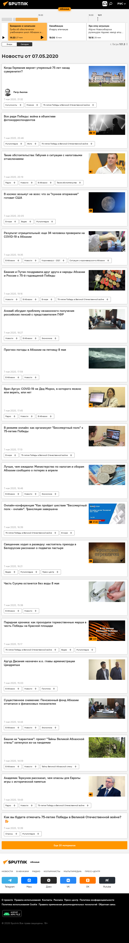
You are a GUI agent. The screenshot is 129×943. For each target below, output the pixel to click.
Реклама (58, 899)
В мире (8, 221)
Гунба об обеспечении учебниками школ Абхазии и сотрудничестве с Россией (25, 32)
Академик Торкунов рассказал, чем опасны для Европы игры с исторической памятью (42, 779)
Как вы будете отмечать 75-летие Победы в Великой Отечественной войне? (62, 817)
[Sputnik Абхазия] (16, 6)
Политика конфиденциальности (97, 899)
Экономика (47, 338)
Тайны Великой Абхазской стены (57, 766)
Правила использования (27, 899)
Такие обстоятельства (67, 182)
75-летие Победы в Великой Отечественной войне (66, 105)
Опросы (9, 833)
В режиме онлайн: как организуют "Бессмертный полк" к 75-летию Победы (43, 429)
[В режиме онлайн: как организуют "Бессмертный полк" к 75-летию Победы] (107, 436)
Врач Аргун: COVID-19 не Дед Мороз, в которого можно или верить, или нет (42, 390)
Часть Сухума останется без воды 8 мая (31, 583)
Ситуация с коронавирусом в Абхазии (87, 260)
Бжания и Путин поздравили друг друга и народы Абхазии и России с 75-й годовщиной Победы (44, 273)
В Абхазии (42, 182)
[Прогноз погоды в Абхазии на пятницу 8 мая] (107, 358)
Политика (46, 688)
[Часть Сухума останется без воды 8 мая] (107, 592)
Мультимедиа (11, 143)
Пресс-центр (48, 572)
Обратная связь (107, 904)
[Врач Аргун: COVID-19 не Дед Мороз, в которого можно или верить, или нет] (107, 397)
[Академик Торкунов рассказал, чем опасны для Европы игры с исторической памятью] (107, 786)
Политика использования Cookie (19, 904)
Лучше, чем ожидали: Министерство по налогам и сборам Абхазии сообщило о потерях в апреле (44, 468)
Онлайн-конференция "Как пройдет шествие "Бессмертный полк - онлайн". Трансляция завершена (45, 507)
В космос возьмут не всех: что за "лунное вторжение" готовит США (41, 196)
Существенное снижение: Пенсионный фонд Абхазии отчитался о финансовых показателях (41, 702)
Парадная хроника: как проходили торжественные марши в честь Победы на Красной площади (45, 624)
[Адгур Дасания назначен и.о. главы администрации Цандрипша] (107, 669)
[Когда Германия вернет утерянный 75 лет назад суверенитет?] (107, 76)
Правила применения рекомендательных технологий (68, 904)
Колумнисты (11, 105)
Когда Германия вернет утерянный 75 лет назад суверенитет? (37, 69)
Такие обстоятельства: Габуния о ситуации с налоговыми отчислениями (43, 157)
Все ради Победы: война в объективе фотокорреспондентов (30, 118)
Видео (24, 221)
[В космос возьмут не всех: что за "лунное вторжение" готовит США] (107, 202)
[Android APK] (12, 914)
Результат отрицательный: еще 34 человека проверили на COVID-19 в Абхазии (44, 235)
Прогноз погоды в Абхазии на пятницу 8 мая (35, 350)
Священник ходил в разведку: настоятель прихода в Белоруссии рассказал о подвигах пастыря (40, 546)
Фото (29, 143)
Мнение (30, 105)
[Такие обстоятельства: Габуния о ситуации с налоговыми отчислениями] (107, 163)
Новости (24, 182)
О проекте (7, 899)
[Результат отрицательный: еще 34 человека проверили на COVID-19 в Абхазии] (107, 241)
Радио (8, 182)
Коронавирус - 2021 (51, 260)
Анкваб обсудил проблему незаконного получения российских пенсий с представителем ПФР (39, 312)
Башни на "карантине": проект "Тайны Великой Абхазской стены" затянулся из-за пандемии (44, 741)
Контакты (47, 899)
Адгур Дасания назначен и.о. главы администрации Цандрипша (39, 663)
